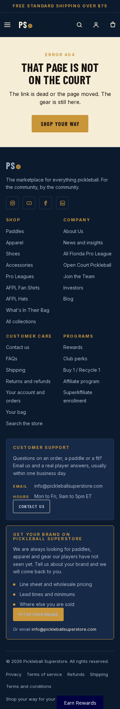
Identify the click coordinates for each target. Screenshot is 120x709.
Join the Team (79, 276)
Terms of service (44, 674)
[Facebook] (45, 203)
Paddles (15, 231)
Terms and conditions (28, 686)
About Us (73, 231)
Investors (73, 287)
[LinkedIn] (62, 203)
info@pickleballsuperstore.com (68, 486)
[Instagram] (12, 203)
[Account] (96, 24)
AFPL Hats (17, 299)
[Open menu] (7, 24)
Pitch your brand (38, 614)
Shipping (15, 370)
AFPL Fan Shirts (23, 287)
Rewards (73, 347)
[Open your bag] (112, 24)
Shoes (13, 253)
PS (25, 24)
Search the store (24, 423)
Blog (68, 299)
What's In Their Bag (27, 310)
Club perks (75, 358)
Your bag (16, 412)
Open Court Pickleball (87, 265)
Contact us (17, 347)
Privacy (13, 674)
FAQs (11, 358)
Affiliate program (81, 381)
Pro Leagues (20, 276)
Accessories (19, 265)
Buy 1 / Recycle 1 (81, 370)
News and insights (83, 242)
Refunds (76, 674)
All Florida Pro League (87, 253)
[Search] (79, 24)
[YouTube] (29, 203)
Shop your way (60, 123)
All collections (21, 321)
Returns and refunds (28, 381)
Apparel (14, 242)
